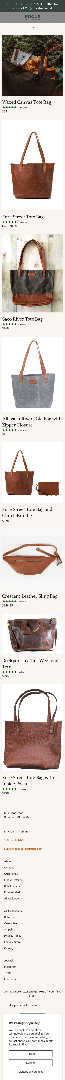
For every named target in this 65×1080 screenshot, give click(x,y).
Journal (8, 960)
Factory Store (12, 942)
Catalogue (10, 948)
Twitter (8, 973)
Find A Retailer (13, 880)
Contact (9, 867)
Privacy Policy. (18, 1044)
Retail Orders (12, 886)
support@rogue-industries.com (23, 849)
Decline (30, 1063)
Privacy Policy (12, 936)
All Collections (13, 898)
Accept (31, 1054)
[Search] (54, 17)
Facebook (10, 979)
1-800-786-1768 (14, 840)
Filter (32, 27)
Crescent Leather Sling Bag (29, 596)
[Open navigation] (5, 17)
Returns (9, 917)
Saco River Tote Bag (22, 319)
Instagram (10, 967)
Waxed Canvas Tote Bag (26, 102)
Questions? (11, 874)
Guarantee (10, 923)
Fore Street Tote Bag (23, 216)
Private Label (12, 892)
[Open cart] (60, 17)
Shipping (9, 929)
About (8, 861)
